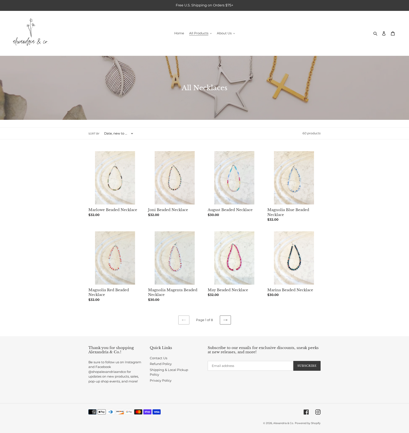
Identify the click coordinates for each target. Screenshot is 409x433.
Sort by (93, 133)
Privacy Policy (160, 380)
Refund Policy (161, 364)
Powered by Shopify (308, 423)
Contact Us (158, 358)
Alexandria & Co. (283, 423)
